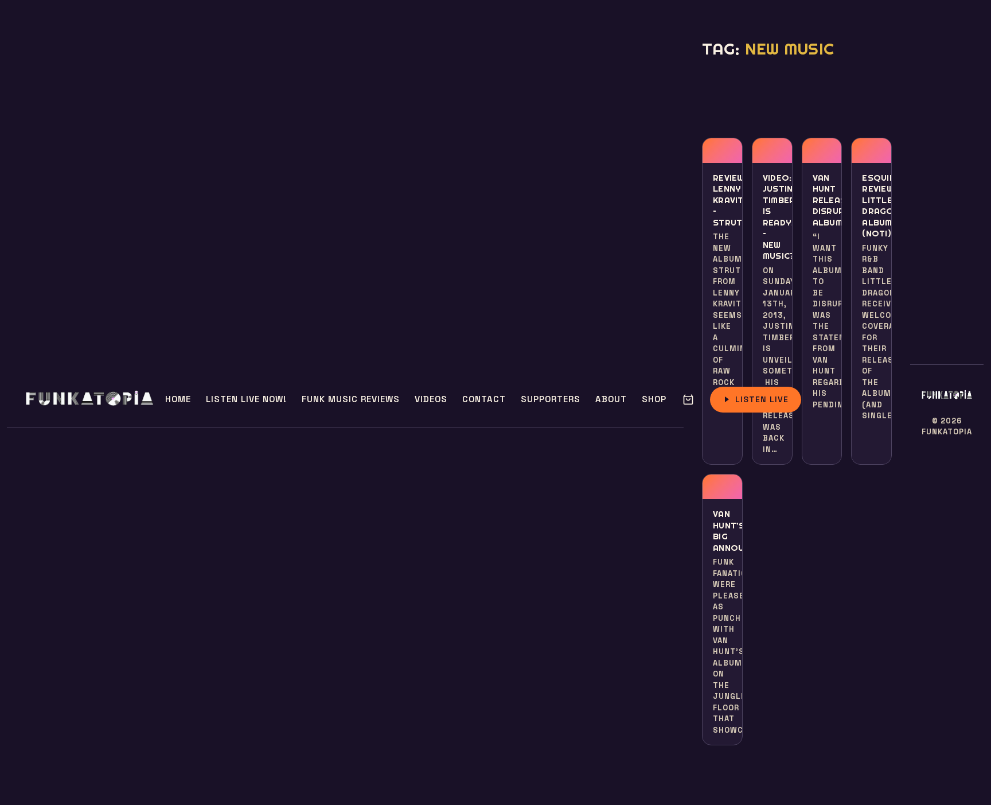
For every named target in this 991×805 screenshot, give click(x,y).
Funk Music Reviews (351, 399)
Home (178, 399)
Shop (654, 399)
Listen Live (762, 399)
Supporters (550, 399)
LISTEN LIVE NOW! (246, 399)
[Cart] (688, 399)
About (611, 399)
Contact (484, 399)
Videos (431, 399)
